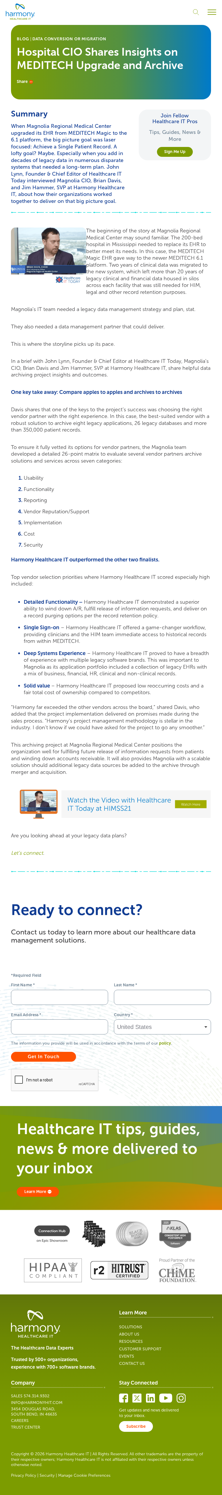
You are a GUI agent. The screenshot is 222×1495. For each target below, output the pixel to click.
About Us (129, 1334)
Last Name (125, 985)
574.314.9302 (36, 1396)
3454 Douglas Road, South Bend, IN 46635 (34, 1412)
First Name (23, 985)
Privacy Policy (23, 1475)
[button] (212, 12)
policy (165, 1043)
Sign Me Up (175, 151)
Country (123, 1014)
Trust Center (25, 1427)
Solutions (130, 1327)
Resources (131, 1341)
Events (126, 1356)
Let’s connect (27, 853)
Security (47, 1475)
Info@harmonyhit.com (36, 1402)
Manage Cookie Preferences (84, 1475)
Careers (20, 1420)
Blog (23, 39)
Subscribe (136, 1426)
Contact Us (132, 1363)
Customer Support (140, 1349)
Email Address (26, 1014)
